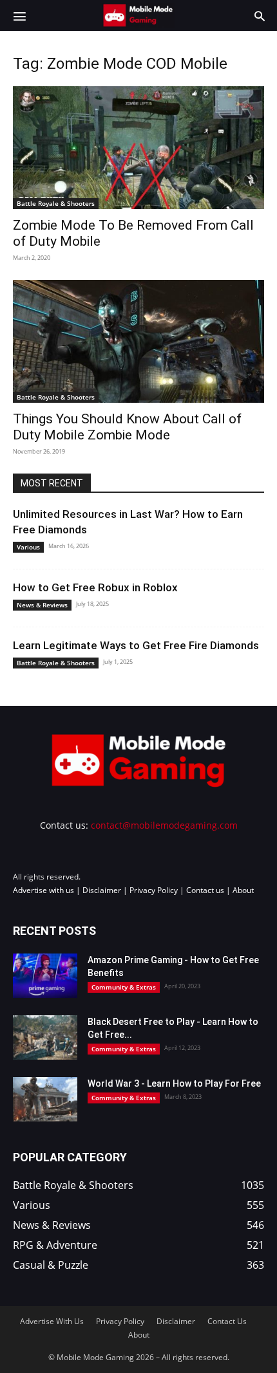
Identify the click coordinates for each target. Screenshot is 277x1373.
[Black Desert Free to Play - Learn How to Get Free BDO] (45, 1037)
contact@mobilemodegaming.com (164, 825)
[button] (19, 15)
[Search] (259, 15)
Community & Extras (123, 986)
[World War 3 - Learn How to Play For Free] (45, 1099)
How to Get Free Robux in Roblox (95, 587)
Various (28, 546)
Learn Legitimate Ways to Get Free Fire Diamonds (136, 645)
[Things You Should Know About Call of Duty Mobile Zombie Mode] (138, 341)
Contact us (205, 890)
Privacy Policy (153, 890)
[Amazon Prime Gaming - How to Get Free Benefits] (45, 976)
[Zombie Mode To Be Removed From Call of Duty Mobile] (138, 147)
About (243, 890)
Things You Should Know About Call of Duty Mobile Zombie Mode (127, 427)
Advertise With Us (52, 1321)
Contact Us (227, 1321)
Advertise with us (43, 890)
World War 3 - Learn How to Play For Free (174, 1083)
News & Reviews (42, 604)
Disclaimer (101, 890)
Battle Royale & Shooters (56, 203)
